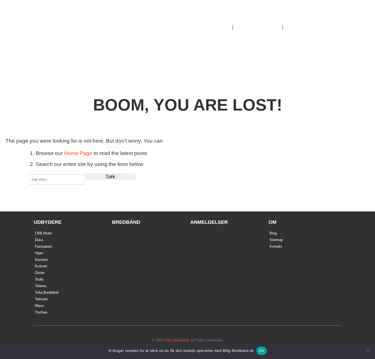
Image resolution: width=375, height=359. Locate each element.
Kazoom (41, 260)
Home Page (78, 153)
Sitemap (276, 240)
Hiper (39, 253)
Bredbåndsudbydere (258, 27)
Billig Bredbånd (77, 23)
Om (292, 27)
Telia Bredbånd (46, 292)
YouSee (41, 312)
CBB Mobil (43, 233)
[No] (368, 351)
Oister (39, 273)
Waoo (39, 306)
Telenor (40, 286)
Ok (261, 350)
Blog (273, 233)
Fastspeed (43, 246)
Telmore (41, 299)
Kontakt (276, 246)
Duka (39, 240)
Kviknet (41, 266)
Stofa (39, 279)
